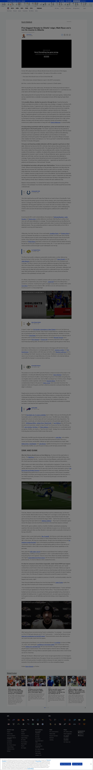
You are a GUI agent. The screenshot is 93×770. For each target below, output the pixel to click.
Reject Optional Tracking (65, 763)
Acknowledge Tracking (77, 763)
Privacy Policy (38, 761)
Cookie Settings (30, 768)
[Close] (91, 764)
